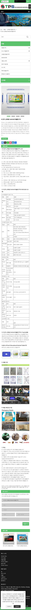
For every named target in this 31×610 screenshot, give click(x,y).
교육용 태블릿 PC (11, 29)
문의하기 (3, 580)
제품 (5, 29)
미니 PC (3, 67)
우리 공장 (3, 558)
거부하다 (9, 606)
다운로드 (3, 577)
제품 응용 (3, 559)
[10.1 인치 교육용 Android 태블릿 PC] (8, 538)
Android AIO (4, 57)
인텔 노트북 (4, 60)
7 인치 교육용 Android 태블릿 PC (23, 545)
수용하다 (17, 606)
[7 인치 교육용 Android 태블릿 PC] (22, 538)
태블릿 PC (4, 47)
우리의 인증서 (4, 561)
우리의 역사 (4, 556)
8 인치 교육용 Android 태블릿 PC (8, 31)
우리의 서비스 (4, 565)
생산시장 (3, 563)
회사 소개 (3, 573)
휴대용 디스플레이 (6, 74)
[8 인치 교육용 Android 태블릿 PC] (15, 100)
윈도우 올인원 (5, 64)
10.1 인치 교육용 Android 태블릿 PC (9, 545)
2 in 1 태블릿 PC (5, 51)
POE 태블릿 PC (5, 70)
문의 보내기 (4, 138)
